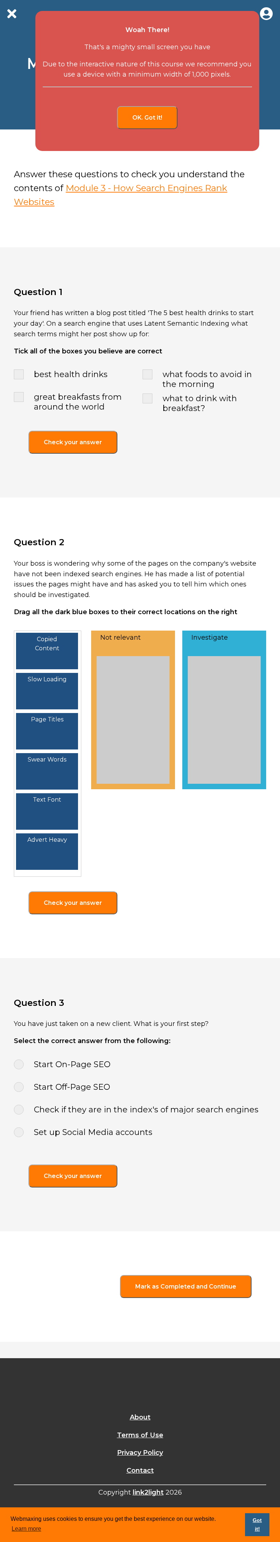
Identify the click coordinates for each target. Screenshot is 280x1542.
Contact (140, 1471)
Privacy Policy (140, 1453)
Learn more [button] (26, 1529)
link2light (148, 1492)
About (140, 1417)
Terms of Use (140, 1435)
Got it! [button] (257, 1524)
